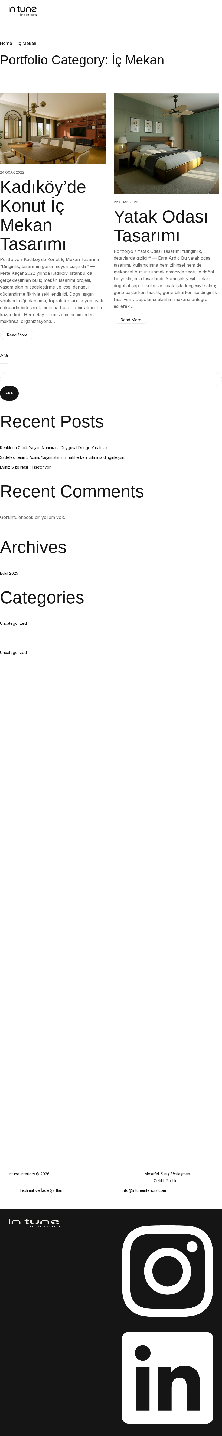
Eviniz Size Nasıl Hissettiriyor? (26, 467)
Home (6, 43)
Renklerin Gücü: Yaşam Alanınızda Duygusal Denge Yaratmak (54, 447)
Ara (4, 355)
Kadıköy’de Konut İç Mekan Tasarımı (43, 215)
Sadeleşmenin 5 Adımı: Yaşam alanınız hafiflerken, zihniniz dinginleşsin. (62, 457)
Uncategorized (13, 623)
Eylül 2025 (9, 573)
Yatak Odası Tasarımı (161, 226)
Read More (17, 335)
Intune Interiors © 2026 (29, 1174)
